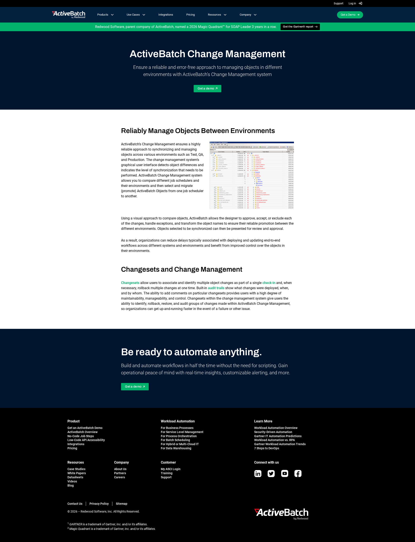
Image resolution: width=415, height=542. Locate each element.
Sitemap (121, 503)
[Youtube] (284, 473)
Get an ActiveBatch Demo (84, 428)
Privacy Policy (99, 503)
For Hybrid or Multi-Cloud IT (180, 444)
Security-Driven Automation (273, 432)
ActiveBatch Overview (82, 432)
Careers (119, 477)
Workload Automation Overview (275, 428)
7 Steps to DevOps (266, 448)
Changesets (130, 283)
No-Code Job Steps (80, 436)
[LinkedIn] (258, 473)
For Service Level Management (182, 432)
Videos (72, 481)
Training (166, 473)
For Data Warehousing (176, 448)
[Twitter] (271, 473)
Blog (70, 485)
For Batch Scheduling (175, 440)
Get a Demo (348, 14)
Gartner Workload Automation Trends (280, 444)
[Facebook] (298, 473)
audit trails (216, 288)
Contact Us (74, 503)
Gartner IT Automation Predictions (278, 436)
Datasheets (75, 477)
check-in (268, 283)
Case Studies (76, 469)
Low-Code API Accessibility (86, 440)
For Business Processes (177, 428)
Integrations (165, 14)
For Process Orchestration (179, 436)
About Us (120, 469)
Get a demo (206, 88)
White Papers (76, 473)
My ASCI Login (170, 469)
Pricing (190, 14)
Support (338, 3)
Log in (353, 3)
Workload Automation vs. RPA (274, 440)
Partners (120, 473)
